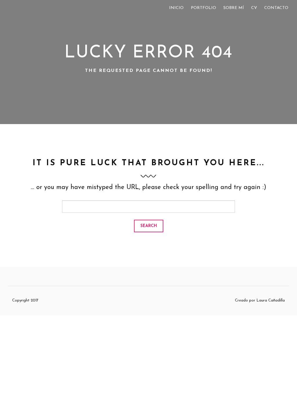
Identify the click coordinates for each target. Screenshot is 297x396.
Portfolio (203, 8)
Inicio (176, 8)
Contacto (276, 8)
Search (148, 226)
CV (254, 8)
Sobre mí (233, 8)
